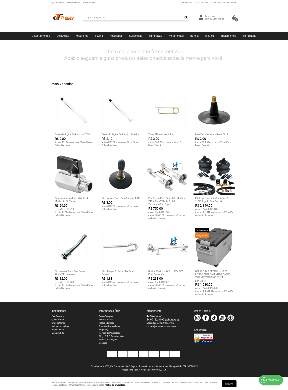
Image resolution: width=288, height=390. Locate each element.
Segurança (104, 329)
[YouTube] (222, 317)
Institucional (59, 311)
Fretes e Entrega (106, 322)
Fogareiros (82, 36)
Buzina (99, 36)
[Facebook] (205, 317)
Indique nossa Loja (60, 326)
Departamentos (41, 36)
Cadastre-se (218, 18)
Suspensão (135, 36)
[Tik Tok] (214, 317)
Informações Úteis (109, 311)
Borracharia (249, 36)
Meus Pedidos (73, 2)
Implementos (228, 36)
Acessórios (116, 36)
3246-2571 (201, 2)
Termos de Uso (106, 319)
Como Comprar (106, 316)
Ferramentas (176, 36)
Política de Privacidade (109, 332)
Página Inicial (58, 329)
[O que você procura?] (186, 17)
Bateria (194, 36)
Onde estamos (58, 322)
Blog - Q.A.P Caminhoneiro (111, 336)
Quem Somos (58, 2)
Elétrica (209, 36)
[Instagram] (197, 317)
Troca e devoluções (108, 339)
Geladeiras (62, 36)
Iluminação (155, 36)
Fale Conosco (89, 2)
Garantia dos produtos (109, 326)
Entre (206, 18)
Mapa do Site (58, 332)
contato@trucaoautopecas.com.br (162, 326)
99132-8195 (223, 2)
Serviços (103, 342)
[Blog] (230, 317)
